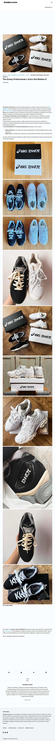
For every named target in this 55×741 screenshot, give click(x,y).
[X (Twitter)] (21, 672)
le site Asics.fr (7, 631)
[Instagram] (7, 732)
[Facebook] (9, 672)
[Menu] (51, 2)
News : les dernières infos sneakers (16, 75)
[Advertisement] (27, 20)
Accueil (4, 75)
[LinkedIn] (46, 672)
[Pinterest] (34, 672)
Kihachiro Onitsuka (9, 110)
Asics (27, 75)
